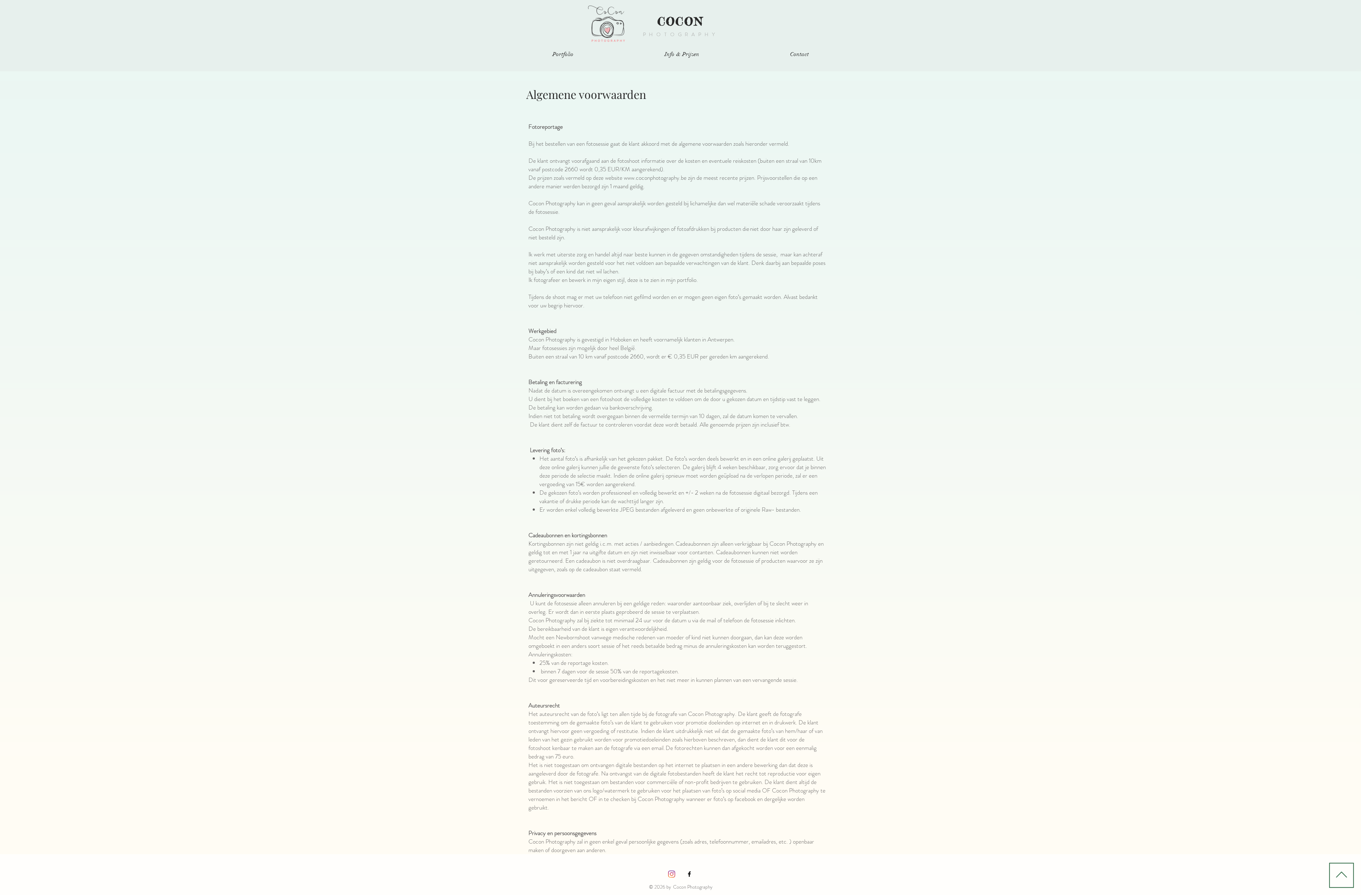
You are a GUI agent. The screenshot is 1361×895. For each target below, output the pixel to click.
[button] (563, 54)
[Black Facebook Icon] (689, 874)
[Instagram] (671, 874)
